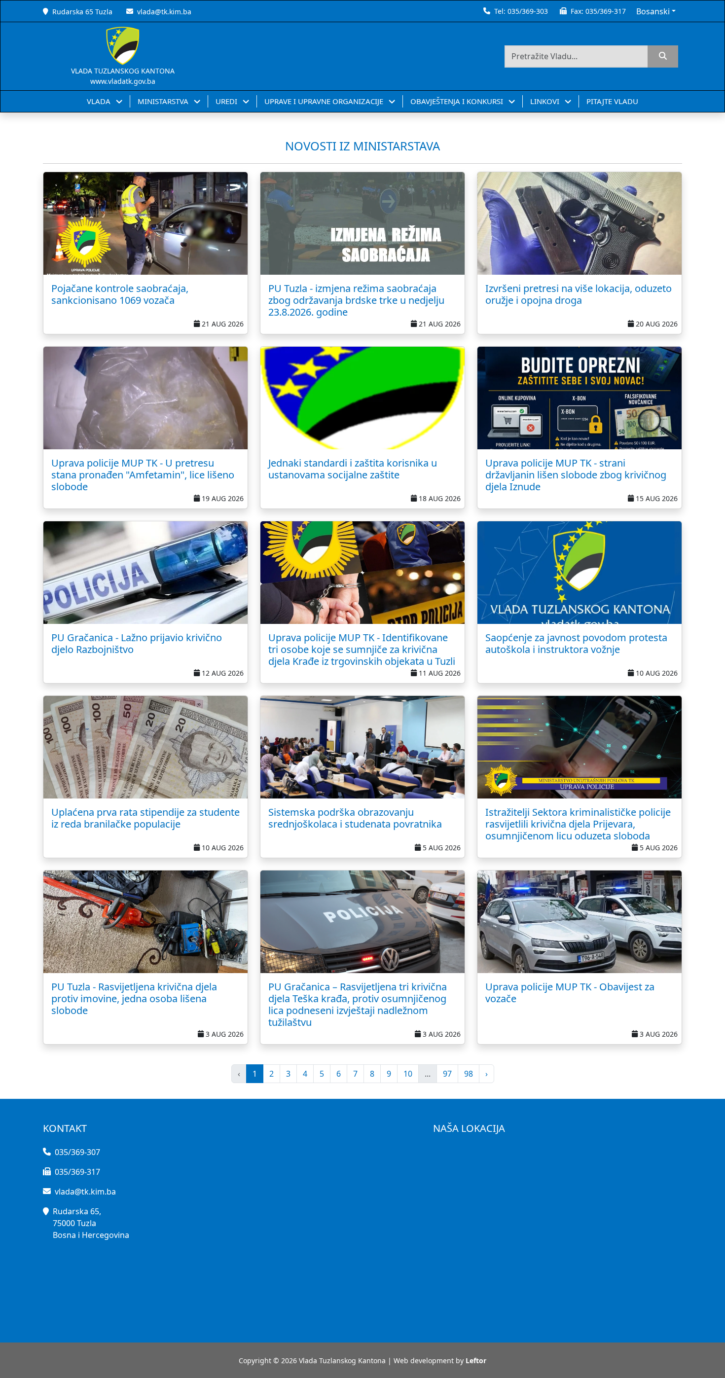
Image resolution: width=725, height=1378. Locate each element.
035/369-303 (528, 11)
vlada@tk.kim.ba (164, 11)
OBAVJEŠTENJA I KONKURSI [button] (457, 101)
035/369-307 (77, 1152)
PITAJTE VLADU (612, 101)
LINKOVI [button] (545, 101)
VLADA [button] (99, 101)
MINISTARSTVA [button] (164, 101)
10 (407, 1073)
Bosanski (653, 11)
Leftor (476, 1360)
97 (447, 1073)
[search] (663, 56)
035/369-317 (605, 11)
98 (468, 1073)
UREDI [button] (227, 101)
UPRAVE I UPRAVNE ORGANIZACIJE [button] (324, 101)
